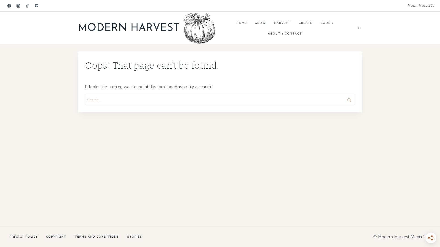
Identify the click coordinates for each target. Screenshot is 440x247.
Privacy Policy (24, 237)
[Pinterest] (36, 5)
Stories (134, 237)
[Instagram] (18, 5)
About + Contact (285, 33)
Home (241, 23)
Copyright (56, 237)
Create (305, 23)
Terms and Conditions (97, 237)
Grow (260, 23)
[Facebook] (9, 5)
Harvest (282, 23)
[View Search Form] (359, 28)
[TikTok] (27, 5)
